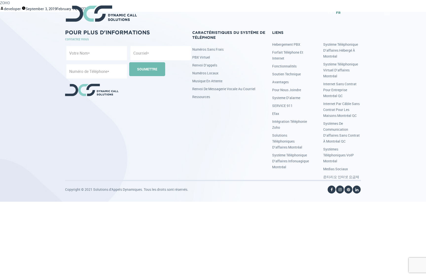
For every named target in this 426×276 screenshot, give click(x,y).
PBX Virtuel (201, 57)
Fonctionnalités (284, 66)
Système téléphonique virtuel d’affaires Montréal (340, 70)
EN (330, 13)
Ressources (201, 96)
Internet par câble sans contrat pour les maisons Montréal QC (341, 109)
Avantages (280, 82)
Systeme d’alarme (286, 97)
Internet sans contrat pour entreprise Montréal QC (339, 90)
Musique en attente (207, 81)
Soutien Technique (286, 74)
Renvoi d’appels (204, 65)
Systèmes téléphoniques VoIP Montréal (338, 155)
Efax (275, 113)
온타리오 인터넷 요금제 (341, 176)
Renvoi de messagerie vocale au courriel (223, 88)
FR (338, 13)
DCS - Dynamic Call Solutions (101, 13)
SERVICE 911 (282, 105)
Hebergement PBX (286, 44)
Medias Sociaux (335, 169)
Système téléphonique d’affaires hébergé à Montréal (340, 50)
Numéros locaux (205, 73)
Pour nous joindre (286, 89)
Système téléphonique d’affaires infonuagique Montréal (290, 161)
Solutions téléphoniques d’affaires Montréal (287, 141)
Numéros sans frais (208, 49)
